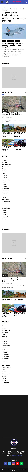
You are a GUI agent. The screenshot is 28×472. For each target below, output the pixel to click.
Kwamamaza (5, 193)
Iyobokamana (5, 190)
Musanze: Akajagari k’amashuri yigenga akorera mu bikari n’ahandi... (7, 134)
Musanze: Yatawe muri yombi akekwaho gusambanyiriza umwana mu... (19, 134)
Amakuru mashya (6, 164)
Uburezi (4, 206)
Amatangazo (5, 166)
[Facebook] (5, 463)
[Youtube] (17, 463)
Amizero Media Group (17, 455)
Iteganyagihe (5, 188)
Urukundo (4, 219)
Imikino (4, 184)
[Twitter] (9, 463)
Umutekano (5, 214)
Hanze (3, 173)
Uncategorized (6, 217)
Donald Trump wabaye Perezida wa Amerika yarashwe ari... (19, 148)
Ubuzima (4, 212)
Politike (4, 197)
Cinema (4, 169)
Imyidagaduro (5, 186)
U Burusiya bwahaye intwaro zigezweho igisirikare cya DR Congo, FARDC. (12, 45)
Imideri (4, 182)
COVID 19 (4, 171)
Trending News (6, 199)
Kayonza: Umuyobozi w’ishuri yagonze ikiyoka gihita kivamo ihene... (12, 114)
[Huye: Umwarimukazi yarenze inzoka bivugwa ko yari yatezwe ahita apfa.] (8, 142)
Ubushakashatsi (6, 208)
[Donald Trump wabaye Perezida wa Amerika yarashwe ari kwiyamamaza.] (20, 142)
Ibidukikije (4, 175)
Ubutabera (4, 210)
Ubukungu (4, 203)
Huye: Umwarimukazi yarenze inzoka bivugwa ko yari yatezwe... (7, 148)
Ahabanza (4, 160)
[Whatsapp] (21, 463)
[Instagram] (13, 463)
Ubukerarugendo (6, 201)
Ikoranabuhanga (6, 179)
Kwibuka (4, 195)
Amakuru (4, 162)
